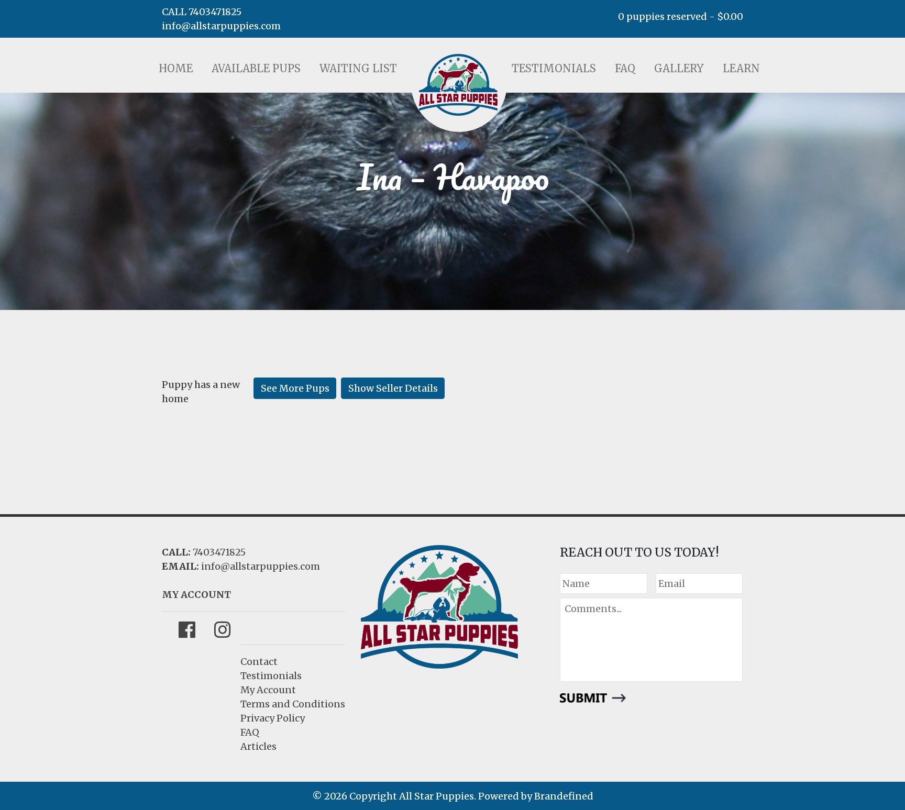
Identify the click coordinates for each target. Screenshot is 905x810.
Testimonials (554, 68)
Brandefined (563, 796)
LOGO (458, 85)
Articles (258, 746)
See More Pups (295, 388)
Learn (741, 68)
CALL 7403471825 (201, 12)
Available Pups (256, 68)
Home (176, 68)
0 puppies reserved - (680, 16)
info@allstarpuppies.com (221, 26)
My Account (268, 690)
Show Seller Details (393, 388)
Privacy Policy (272, 718)
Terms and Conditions (292, 704)
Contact (259, 662)
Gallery (679, 68)
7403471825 (219, 552)
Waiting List (358, 68)
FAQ (625, 68)
